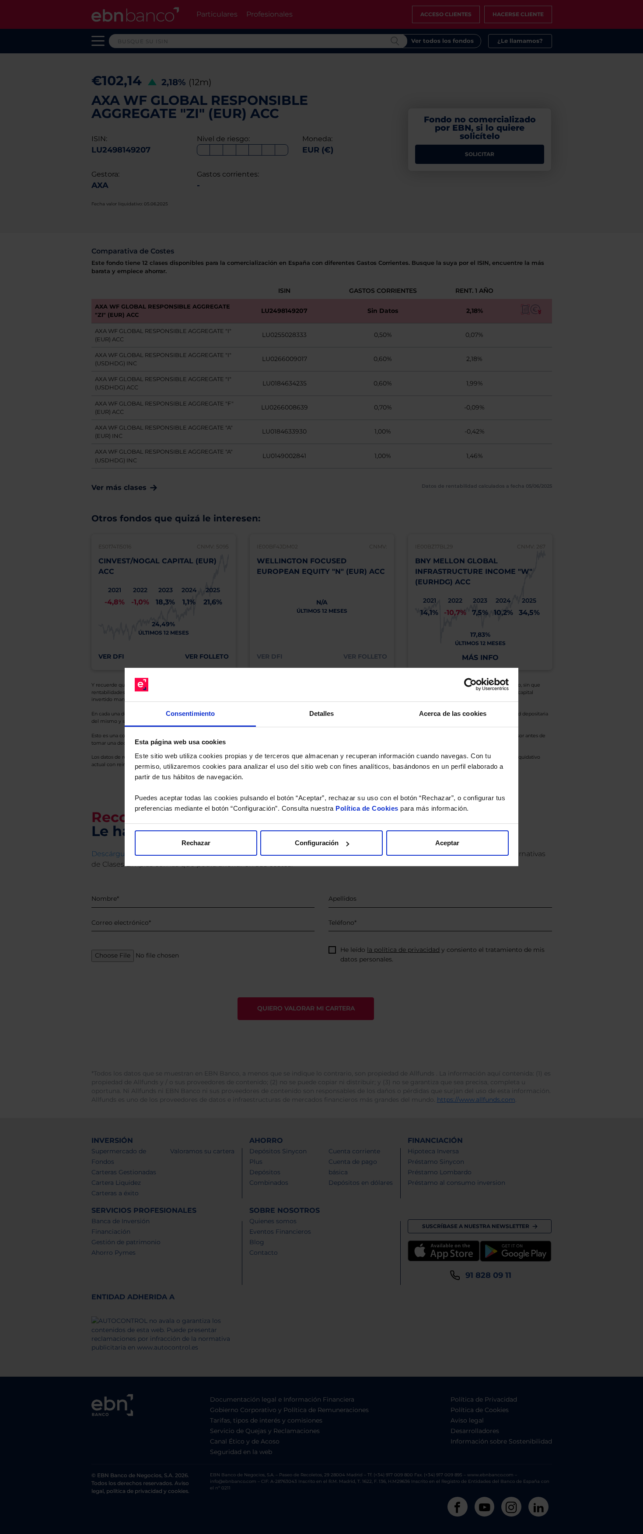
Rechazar (196, 843)
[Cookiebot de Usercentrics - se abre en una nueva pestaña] (470, 684)
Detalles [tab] (321, 713)
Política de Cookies (366, 808)
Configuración (317, 843)
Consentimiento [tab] (190, 713)
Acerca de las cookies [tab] (452, 713)
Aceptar (447, 843)
